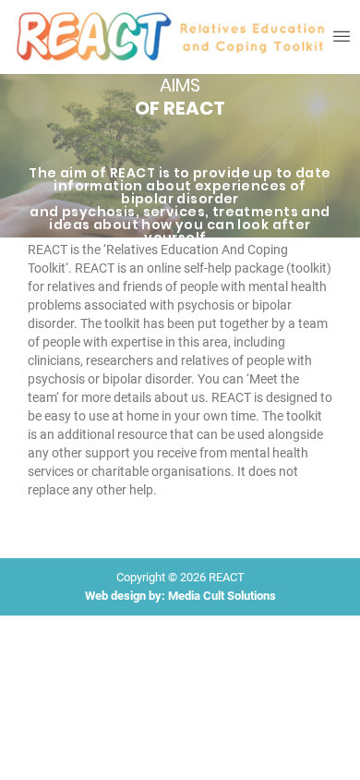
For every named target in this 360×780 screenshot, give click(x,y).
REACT (227, 577)
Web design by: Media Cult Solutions (180, 596)
